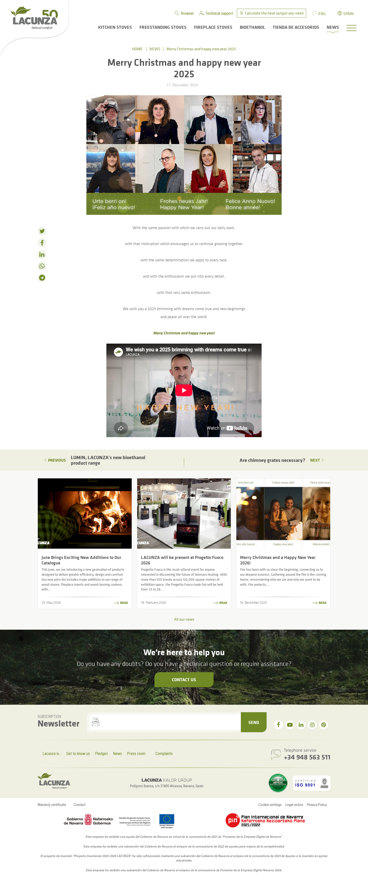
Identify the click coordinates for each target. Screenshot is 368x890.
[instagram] (312, 724)
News (154, 49)
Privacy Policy (317, 804)
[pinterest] (323, 724)
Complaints (164, 753)
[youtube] (289, 724)
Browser (187, 13)
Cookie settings (270, 804)
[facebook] (278, 724)
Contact (80, 804)
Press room (136, 753)
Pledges (101, 753)
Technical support (219, 13)
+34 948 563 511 (307, 756)
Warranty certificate (52, 804)
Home (137, 49)
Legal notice (294, 804)
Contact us (184, 679)
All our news (184, 619)
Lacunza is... (52, 753)
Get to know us (78, 753)
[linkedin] (301, 724)
